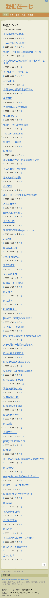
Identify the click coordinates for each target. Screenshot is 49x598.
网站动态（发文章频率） (15, 547)
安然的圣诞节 (10, 520)
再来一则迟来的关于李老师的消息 (20, 195)
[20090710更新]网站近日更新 (18, 318)
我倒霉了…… (10, 432)
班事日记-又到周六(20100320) (18, 230)
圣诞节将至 (9, 265)
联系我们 (29, 590)
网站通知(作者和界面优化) (16, 362)
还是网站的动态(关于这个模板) (18, 538)
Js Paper (35, 593)
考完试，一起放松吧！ (14, 327)
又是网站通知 (10, 274)
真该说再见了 (10, 81)
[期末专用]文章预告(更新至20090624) (22, 336)
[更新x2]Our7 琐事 (12, 213)
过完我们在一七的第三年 (15, 72)
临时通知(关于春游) (13, 380)
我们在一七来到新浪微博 (15, 125)
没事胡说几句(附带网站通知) (17, 371)
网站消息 (7, 450)
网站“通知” (8, 468)
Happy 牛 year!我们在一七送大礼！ (21, 476)
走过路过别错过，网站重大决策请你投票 (23, 459)
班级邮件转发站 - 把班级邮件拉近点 (21, 160)
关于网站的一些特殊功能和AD (18, 344)
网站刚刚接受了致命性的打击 (18, 494)
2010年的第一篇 (11, 256)
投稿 (17, 15)
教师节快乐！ (10, 309)
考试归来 (7, 186)
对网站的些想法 (11, 397)
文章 (5, 15)
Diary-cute (27, 593)
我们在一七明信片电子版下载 (18, 89)
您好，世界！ (10, 555)
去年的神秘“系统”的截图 (15, 107)
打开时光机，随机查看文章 (12, 571)
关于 (23, 15)
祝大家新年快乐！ (12, 512)
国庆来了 (7, 292)
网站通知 (7, 151)
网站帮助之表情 (11, 415)
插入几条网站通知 (12, 177)
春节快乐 (7, 239)
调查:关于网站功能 (12, 388)
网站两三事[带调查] (13, 283)
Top (44, 565)
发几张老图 (9, 221)
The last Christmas (13, 133)
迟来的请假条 (10, 204)
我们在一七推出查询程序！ (16, 485)
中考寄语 (7, 98)
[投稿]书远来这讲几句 (14, 441)
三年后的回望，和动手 (14, 43)
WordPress (14, 593)
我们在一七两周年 (12, 142)
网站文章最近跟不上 (13, 353)
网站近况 (7, 301)
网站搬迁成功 (10, 248)
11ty (20, 593)
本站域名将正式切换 (13, 34)
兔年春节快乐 (10, 116)
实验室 (30, 15)
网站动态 (7, 529)
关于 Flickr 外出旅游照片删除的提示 (16, 579)
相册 (11, 15)
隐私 (23, 590)
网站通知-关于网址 (12, 406)
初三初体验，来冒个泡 (14, 169)
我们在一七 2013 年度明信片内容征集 (22, 52)
